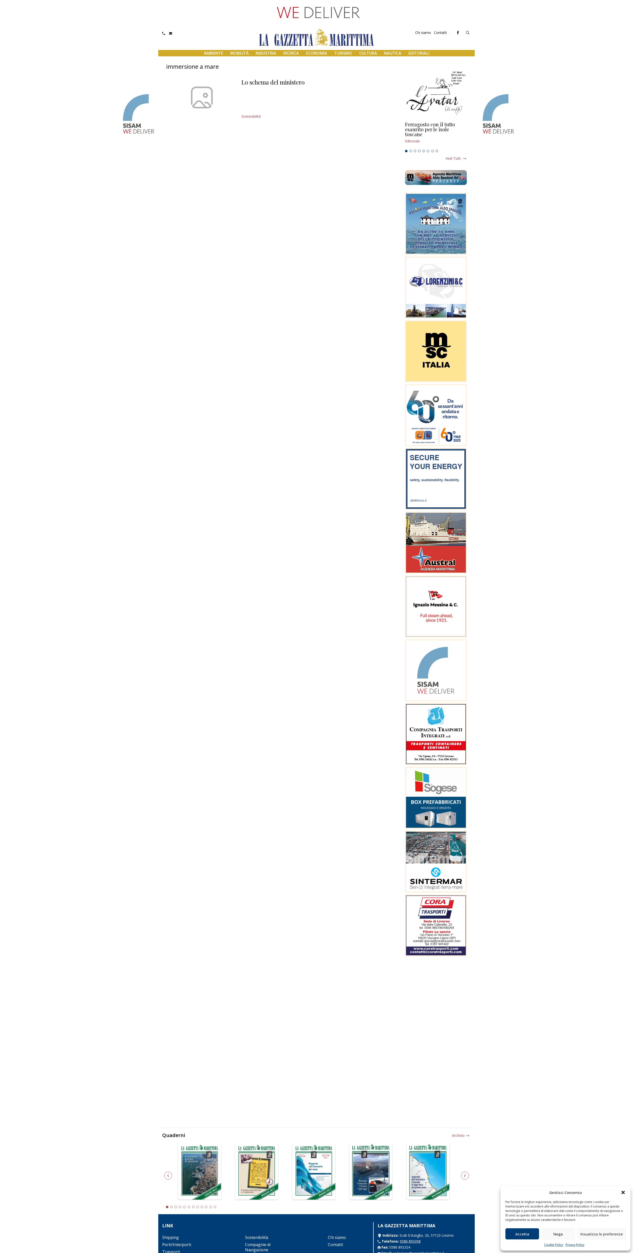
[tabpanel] (436, 135)
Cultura (368, 53)
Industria (266, 53)
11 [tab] (210, 1207)
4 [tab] (419, 151)
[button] (623, 1192)
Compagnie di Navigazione (258, 1247)
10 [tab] (206, 1207)
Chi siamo (423, 32)
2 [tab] (410, 151)
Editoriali (418, 53)
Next (465, 1176)
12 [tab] (215, 1207)
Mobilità (239, 53)
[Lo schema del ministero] (201, 97)
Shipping (170, 1237)
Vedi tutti (453, 158)
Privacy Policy (574, 1245)
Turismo (343, 53)
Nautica (392, 53)
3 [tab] (415, 151)
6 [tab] (428, 151)
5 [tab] (424, 151)
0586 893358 (410, 1241)
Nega (558, 1233)
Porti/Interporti (176, 1244)
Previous (168, 1176)
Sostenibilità (251, 116)
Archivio (458, 1135)
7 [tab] (432, 151)
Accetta (522, 1233)
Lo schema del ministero (273, 82)
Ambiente (213, 53)
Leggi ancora (436, 135)
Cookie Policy (553, 1245)
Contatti (440, 32)
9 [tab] (202, 1207)
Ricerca (291, 53)
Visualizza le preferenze (601, 1233)
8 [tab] (437, 151)
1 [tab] (406, 151)
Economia (316, 53)
